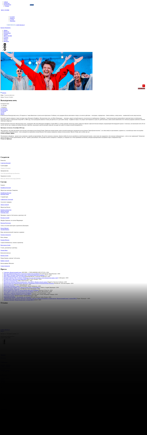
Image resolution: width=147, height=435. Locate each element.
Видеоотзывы (4, 110)
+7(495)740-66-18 (20, 25)
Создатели (3, 111)
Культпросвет (7, 4)
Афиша (6, 2)
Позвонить (7, 27)
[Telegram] (5, 47)
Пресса (2, 114)
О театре (12, 16)
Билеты (32, 5)
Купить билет (141, 88)
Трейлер (4, 92)
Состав (2, 112)
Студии (12, 19)
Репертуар (6, 3)
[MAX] (75, 49)
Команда (12, 18)
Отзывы (7, 6)
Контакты (12, 21)
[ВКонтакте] (5, 45)
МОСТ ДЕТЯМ (5, 10)
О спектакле (4, 108)
